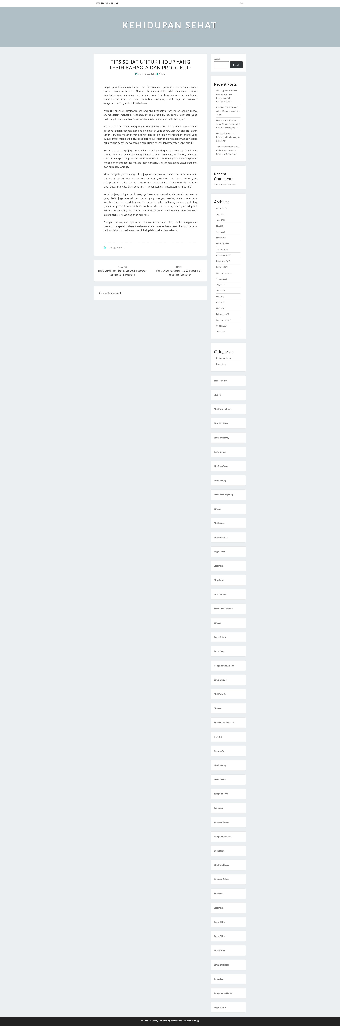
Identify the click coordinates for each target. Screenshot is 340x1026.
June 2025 (220, 290)
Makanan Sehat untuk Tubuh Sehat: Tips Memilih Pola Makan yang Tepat (228, 124)
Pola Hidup (221, 364)
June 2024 (220, 331)
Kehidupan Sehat (107, 3)
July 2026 (220, 214)
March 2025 (221, 308)
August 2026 (221, 208)
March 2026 (221, 237)
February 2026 (222, 243)
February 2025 (222, 314)
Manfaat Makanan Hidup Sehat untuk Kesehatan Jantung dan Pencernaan (122, 271)
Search (217, 59)
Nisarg (195, 1020)
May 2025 (220, 296)
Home (241, 3)
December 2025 (223, 255)
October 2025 (222, 267)
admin (162, 74)
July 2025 (220, 284)
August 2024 (221, 325)
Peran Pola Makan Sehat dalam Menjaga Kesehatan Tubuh (228, 111)
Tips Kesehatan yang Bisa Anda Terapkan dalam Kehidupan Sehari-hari (227, 150)
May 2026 (220, 226)
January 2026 (222, 249)
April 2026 (220, 231)
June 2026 (220, 220)
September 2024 (223, 320)
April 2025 (220, 302)
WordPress (176, 1020)
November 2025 (223, 261)
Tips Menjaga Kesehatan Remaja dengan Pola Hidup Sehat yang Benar (179, 271)
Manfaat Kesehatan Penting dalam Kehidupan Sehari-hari (228, 137)
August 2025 (221, 278)
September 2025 (223, 273)
